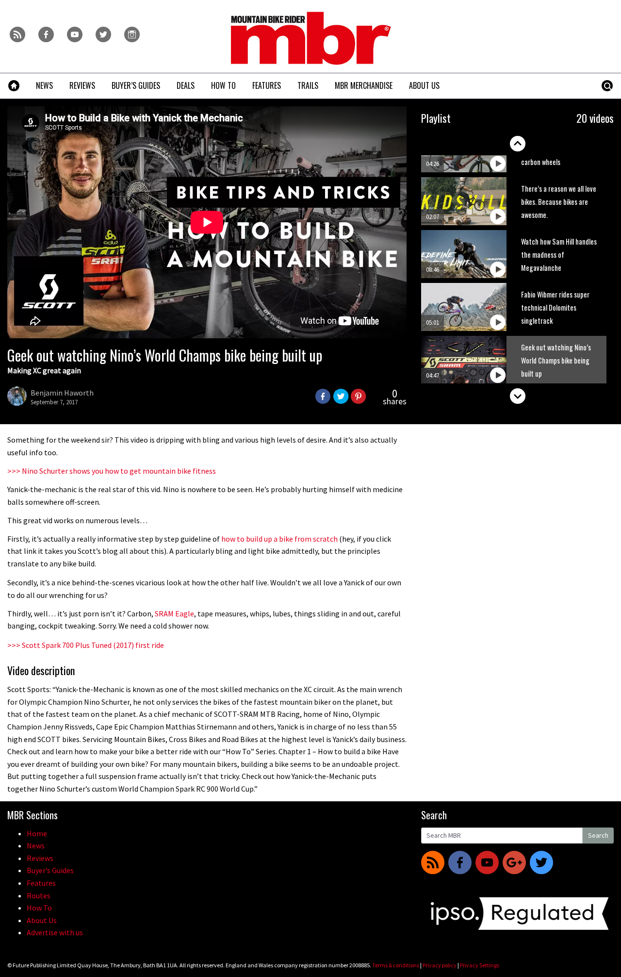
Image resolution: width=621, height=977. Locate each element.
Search (598, 835)
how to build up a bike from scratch (279, 539)
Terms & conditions (395, 965)
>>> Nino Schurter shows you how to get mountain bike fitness (111, 471)
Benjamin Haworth (62, 392)
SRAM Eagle (174, 613)
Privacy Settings (479, 965)
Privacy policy (440, 965)
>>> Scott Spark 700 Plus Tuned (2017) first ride (85, 645)
